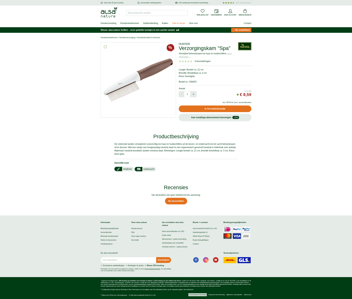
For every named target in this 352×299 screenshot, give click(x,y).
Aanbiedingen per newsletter (173, 243)
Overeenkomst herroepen (197, 294)
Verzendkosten (106, 232)
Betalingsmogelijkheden (110, 228)
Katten (165, 23)
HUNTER (184, 43)
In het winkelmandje (215, 109)
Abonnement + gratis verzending (174, 239)
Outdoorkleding (150, 23)
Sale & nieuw (178, 23)
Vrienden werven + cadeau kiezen (175, 247)
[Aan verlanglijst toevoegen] (105, 47)
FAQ (132, 232)
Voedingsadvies (107, 244)
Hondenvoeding (108, 23)
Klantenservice (136, 228)
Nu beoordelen (176, 201)
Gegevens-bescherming (216, 294)
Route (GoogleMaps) (200, 240)
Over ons (193, 23)
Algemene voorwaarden (234, 294)
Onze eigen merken (138, 236)
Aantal (182, 88)
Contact (247, 23)
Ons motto (135, 240)
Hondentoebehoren (129, 23)
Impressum (247, 294)
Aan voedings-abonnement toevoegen (214, 117)
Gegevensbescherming (152, 269)
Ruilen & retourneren (108, 240)
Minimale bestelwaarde (109, 236)
